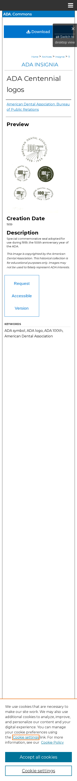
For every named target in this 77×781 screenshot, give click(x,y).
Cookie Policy (52, 742)
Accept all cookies (38, 757)
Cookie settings (26, 737)
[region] (38, 740)
